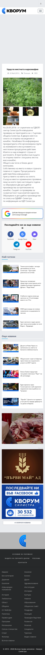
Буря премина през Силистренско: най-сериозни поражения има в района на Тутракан (30, 388)
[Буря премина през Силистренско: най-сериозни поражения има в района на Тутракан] (11, 387)
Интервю (28, 591)
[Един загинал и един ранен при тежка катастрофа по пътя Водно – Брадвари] (11, 324)
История (5, 595)
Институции (29, 587)
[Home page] (14, 10)
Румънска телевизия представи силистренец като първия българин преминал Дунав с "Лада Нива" (30, 284)
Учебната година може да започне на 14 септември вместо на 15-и (29, 298)
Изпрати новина (23, 523)
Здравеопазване (31, 583)
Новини (27, 598)
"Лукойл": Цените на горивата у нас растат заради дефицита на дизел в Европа (31, 402)
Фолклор (5, 637)
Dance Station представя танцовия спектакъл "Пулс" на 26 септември (31, 374)
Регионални (7, 625)
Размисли (28, 621)
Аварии (5, 572)
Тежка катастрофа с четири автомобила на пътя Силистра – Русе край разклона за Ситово (30, 269)
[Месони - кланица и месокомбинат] (22, 443)
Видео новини (30, 637)
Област (5, 602)
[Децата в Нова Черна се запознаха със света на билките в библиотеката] (11, 348)
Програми (6, 621)
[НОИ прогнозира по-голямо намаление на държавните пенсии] (11, 311)
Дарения (5, 579)
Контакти (22, 562)
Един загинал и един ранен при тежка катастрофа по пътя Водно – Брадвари (31, 324)
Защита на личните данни (17, 558)
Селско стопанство (9, 629)
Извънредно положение (7, 588)
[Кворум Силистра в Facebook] (22, 502)
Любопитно (6, 598)
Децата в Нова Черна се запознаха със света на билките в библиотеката (29, 348)
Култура (27, 595)
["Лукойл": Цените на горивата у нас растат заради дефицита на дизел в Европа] (11, 402)
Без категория (8, 576)
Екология (5, 583)
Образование (30, 602)
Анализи (27, 572)
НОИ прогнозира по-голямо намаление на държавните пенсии (30, 311)
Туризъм (28, 633)
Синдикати (28, 629)
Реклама (36, 558)
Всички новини (8, 640)
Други (26, 579)
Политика (6, 614)
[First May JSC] (22, 466)
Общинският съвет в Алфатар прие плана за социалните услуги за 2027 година (31, 361)
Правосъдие (7, 618)
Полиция (26, 73)
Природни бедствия (32, 618)
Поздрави (28, 610)
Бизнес (27, 576)
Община (5, 606)
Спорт (4, 633)
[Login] (40, 3)
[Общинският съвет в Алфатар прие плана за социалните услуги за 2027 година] (11, 361)
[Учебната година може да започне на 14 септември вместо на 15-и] (11, 298)
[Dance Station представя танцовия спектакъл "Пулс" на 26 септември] (11, 374)
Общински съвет (31, 606)
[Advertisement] (22, 38)
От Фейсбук (6, 610)
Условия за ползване (22, 554)
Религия (27, 625)
